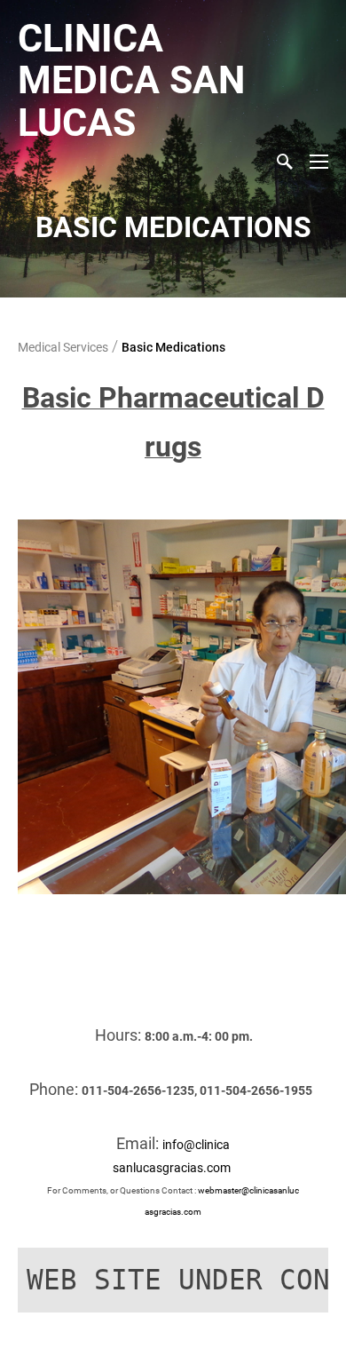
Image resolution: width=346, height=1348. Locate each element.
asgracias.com (173, 1212)
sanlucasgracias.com (173, 1168)
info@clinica (196, 1145)
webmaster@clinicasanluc (248, 1190)
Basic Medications (173, 347)
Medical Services (63, 347)
